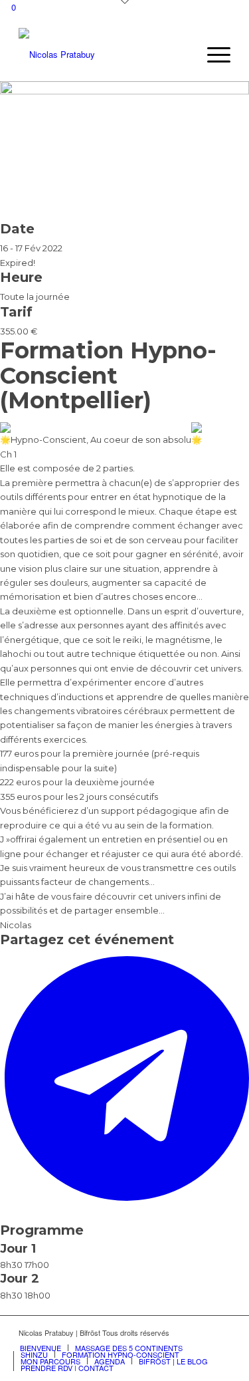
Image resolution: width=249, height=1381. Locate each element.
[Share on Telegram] (127, 1201)
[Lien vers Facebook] (220, 1332)
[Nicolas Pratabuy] (103, 54)
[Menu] (212, 54)
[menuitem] (212, 54)
